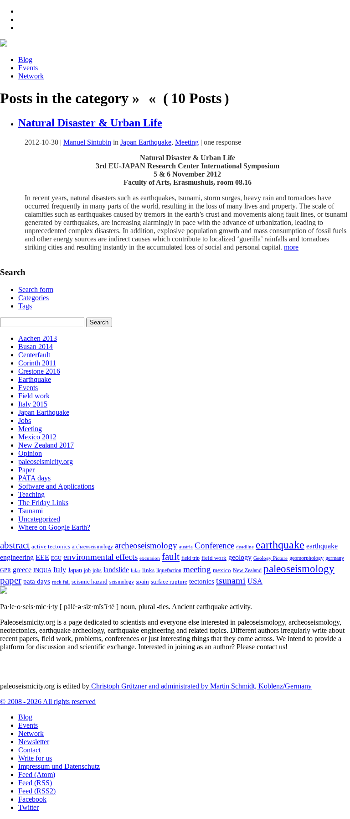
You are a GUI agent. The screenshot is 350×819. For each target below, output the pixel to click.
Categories (33, 298)
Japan (75, 570)
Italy (59, 570)
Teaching (31, 494)
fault (171, 556)
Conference (214, 545)
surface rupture (169, 582)
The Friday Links (43, 502)
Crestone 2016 (39, 371)
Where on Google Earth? (54, 527)
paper (10, 580)
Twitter (28, 807)
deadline (245, 546)
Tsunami (30, 511)
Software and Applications (56, 486)
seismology (121, 582)
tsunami (231, 580)
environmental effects (100, 557)
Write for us (35, 758)
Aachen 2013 (37, 338)
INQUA (42, 570)
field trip (190, 558)
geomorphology (306, 558)
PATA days (34, 478)
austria (186, 546)
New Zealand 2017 (46, 445)
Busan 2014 (35, 346)
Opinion (30, 453)
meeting (197, 569)
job (87, 570)
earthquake (280, 545)
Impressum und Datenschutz (59, 766)
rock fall (61, 581)
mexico (222, 570)
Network (31, 76)
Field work (34, 396)
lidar (135, 570)
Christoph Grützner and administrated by (200, 686)
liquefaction (168, 571)
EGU (56, 558)
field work (213, 558)
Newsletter (33, 742)
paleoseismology (299, 568)
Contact (29, 750)
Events (28, 68)
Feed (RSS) (35, 783)
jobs (97, 570)
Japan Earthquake (145, 142)
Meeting (187, 142)
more (291, 247)
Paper (26, 470)
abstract (15, 545)
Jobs (24, 420)
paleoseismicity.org (45, 461)
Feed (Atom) (36, 774)
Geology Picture (270, 558)
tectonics (201, 581)
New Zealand (247, 570)
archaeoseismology (92, 547)
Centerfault (34, 355)
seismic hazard (90, 581)
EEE (42, 557)
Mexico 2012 (37, 437)
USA (254, 581)
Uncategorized (39, 519)
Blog (25, 59)
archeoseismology (146, 545)
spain (142, 582)
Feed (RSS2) (37, 791)
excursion (149, 558)
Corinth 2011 (37, 363)
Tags (25, 306)
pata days (36, 581)
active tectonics (50, 546)
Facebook (32, 799)
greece (22, 570)
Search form (35, 289)
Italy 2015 (32, 404)
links (148, 570)
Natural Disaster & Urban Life (90, 123)
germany (334, 558)
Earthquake (34, 379)
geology (240, 557)
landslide (116, 570)
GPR (5, 571)
